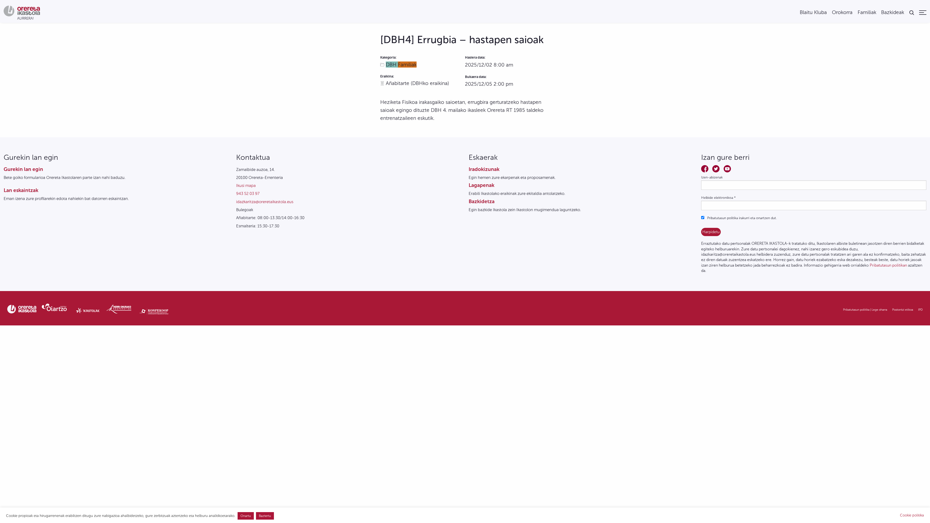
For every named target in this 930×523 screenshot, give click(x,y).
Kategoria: (388, 57)
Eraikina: (387, 76)
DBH (392, 65)
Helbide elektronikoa (718, 198)
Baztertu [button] (265, 516)
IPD (920, 309)
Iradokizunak (484, 169)
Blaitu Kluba (813, 12)
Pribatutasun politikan (888, 265)
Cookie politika (912, 515)
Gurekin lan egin (23, 169)
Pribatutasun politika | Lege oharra (865, 309)
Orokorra (842, 12)
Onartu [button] (245, 516)
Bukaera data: (476, 77)
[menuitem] (813, 12)
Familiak (867, 12)
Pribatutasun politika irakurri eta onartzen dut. (741, 218)
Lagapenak (481, 185)
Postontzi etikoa (902, 309)
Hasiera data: (475, 57)
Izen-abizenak (712, 177)
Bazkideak (892, 12)
